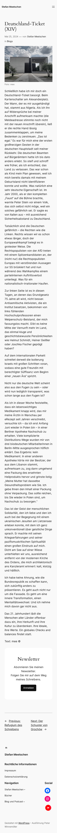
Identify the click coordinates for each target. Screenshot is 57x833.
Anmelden (28, 687)
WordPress (23, 823)
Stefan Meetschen (11, 6)
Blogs (10, 41)
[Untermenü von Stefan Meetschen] (24, 789)
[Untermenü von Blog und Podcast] (24, 801)
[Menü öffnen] (53, 7)
